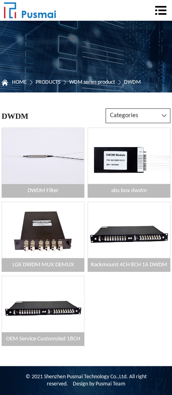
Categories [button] (124, 115)
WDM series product (92, 82)
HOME (19, 82)
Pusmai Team (110, 384)
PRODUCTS (48, 82)
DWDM (132, 82)
